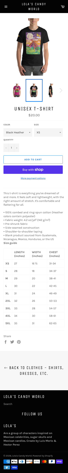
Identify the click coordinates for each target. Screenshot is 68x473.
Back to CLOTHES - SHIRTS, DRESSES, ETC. (36, 370)
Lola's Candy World (34, 6)
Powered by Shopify (43, 455)
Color (6, 124)
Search (7, 404)
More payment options (33, 178)
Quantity (8, 140)
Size (36, 124)
